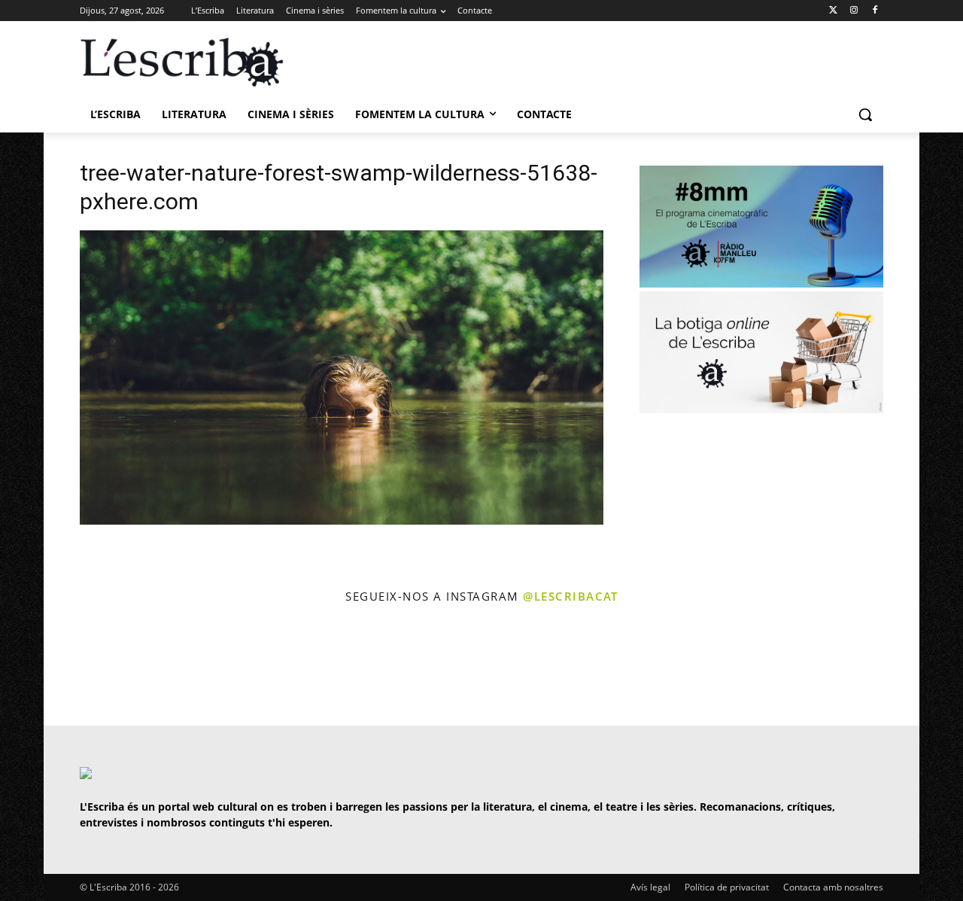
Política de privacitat (727, 887)
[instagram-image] (95, 666)
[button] (865, 114)
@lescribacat (570, 596)
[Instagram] (853, 11)
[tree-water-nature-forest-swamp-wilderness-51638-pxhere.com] (341, 520)
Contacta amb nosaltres (833, 887)
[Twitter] (833, 11)
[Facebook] (874, 11)
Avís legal (650, 887)
